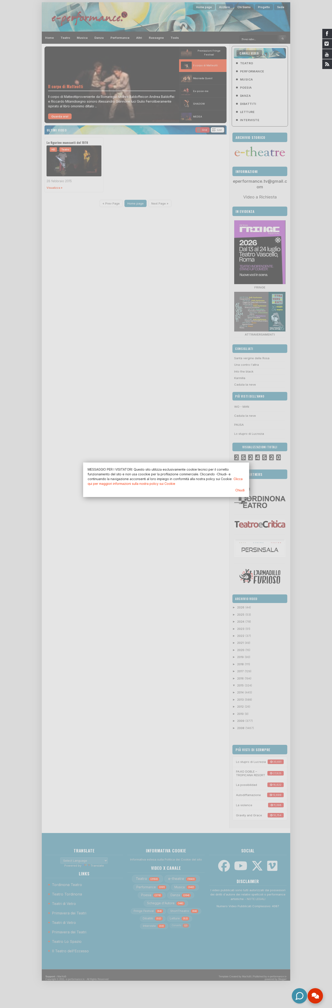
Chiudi (240, 490)
